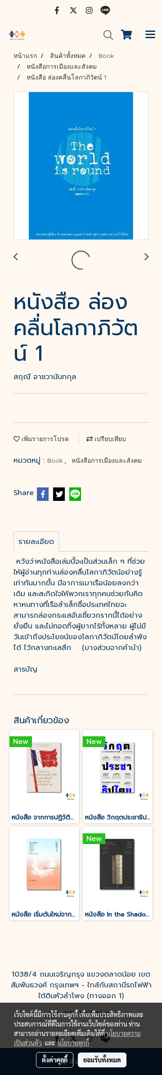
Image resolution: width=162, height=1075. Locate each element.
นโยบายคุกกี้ (73, 1043)
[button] (105, 35)
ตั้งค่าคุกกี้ (55, 1060)
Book (55, 460)
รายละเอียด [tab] (36, 541)
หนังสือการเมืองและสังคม (107, 460)
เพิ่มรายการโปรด (44, 439)
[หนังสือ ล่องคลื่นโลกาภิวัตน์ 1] (81, 166)
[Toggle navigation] (150, 35)
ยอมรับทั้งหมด (102, 1060)
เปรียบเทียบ (109, 439)
